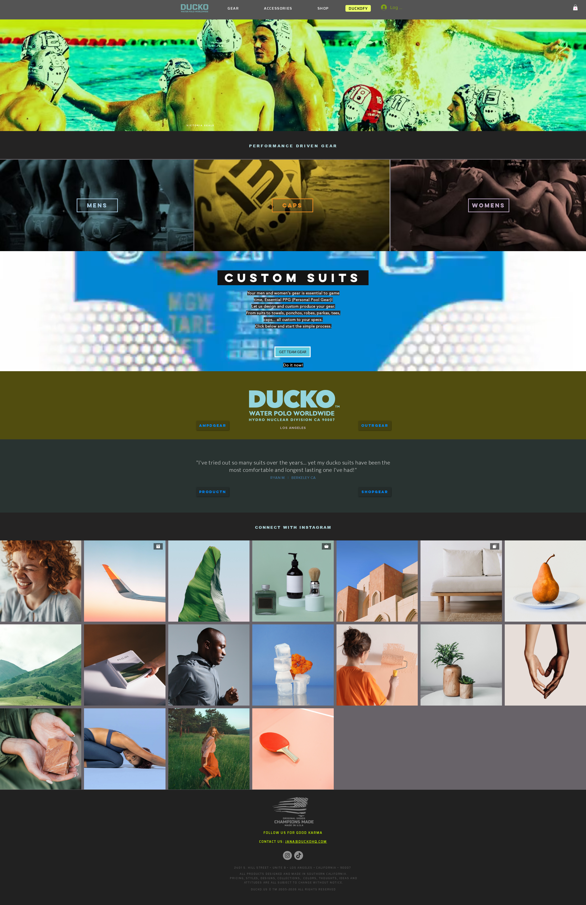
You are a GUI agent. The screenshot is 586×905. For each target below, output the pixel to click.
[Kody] (277, 484)
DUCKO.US (259, 889)
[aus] (308, 120)
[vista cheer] (271, 120)
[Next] (399, 467)
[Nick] (308, 484)
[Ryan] (287, 484)
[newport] (302, 120)
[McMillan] (298, 484)
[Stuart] (303, 484)
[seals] (277, 120)
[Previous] (187, 467)
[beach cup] (314, 120)
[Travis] (292, 484)
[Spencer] (282, 484)
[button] (575, 7)
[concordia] (296, 120)
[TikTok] (298, 855)
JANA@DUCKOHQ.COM (306, 841)
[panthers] (290, 120)
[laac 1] (284, 120)
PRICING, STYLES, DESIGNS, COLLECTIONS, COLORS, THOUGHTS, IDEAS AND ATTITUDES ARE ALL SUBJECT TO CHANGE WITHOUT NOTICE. (293, 880)
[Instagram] (287, 855)
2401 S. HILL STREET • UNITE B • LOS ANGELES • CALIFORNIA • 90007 (292, 867)
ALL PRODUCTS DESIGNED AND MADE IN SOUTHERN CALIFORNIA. (293, 874)
